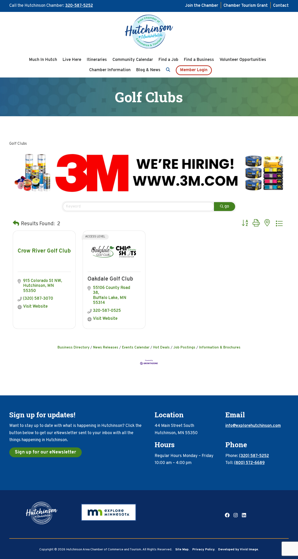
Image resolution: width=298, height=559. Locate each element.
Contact (281, 5)
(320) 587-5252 (254, 456)
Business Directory (73, 347)
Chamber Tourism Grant (246, 5)
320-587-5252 (79, 5)
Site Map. (182, 550)
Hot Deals (161, 347)
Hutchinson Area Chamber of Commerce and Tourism (149, 33)
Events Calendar (135, 347)
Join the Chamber (201, 5)
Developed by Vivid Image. (238, 550)
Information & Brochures (219, 347)
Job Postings (184, 347)
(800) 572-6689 (249, 463)
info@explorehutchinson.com (253, 426)
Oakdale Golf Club (110, 279)
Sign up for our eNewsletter (45, 452)
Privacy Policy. (203, 550)
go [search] (226, 206)
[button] (16, 224)
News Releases (105, 347)
